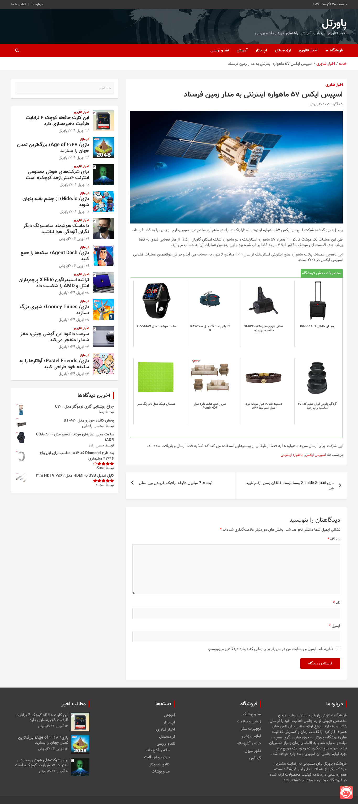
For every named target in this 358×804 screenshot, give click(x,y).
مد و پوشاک (252, 714)
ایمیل (334, 626)
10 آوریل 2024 (79, 185)
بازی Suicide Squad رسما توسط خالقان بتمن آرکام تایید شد (290, 486)
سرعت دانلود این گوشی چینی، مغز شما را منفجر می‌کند (54, 337)
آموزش (242, 50)
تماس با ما (18, 4)
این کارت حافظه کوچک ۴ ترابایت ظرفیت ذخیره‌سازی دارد (57, 121)
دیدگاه (334, 539)
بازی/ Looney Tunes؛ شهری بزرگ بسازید (54, 310)
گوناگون (255, 758)
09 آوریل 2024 (78, 239)
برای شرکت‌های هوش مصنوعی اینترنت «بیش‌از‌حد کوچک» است (57, 175)
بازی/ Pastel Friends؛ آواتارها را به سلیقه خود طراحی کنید (54, 364)
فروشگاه (336, 50)
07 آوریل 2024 (78, 347)
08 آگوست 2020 (331, 104)
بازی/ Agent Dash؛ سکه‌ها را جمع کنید (55, 256)
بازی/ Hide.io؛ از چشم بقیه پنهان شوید (56, 202)
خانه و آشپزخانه (249, 743)
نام (336, 603)
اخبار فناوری (308, 50)
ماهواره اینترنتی (292, 455)
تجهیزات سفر (251, 729)
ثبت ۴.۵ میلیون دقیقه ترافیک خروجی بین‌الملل (176, 483)
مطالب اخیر (74, 704)
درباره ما (37, 4)
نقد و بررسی (219, 50)
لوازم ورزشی (251, 736)
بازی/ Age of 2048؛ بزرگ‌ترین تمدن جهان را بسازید (53, 148)
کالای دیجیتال (159, 764)
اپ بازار (261, 50)
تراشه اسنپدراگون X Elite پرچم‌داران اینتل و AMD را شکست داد (54, 283)
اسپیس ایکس (315, 455)
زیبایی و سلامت (249, 721)
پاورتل (334, 23)
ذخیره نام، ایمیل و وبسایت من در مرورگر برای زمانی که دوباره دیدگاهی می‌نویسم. (270, 649)
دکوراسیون (253, 751)
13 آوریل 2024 (78, 131)
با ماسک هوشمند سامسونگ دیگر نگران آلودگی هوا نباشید (56, 229)
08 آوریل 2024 (78, 293)
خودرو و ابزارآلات (157, 757)
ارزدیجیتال (283, 50)
